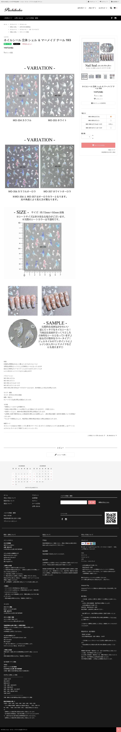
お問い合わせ (19, 18)
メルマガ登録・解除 (31, 18)
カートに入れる (99, 145)
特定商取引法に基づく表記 (108, 152)
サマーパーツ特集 (24, 32)
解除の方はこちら (104, 502)
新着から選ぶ (13, 27)
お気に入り (99, 99)
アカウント (92, 1)
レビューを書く (61, 454)
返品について (111, 150)
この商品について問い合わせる (95, 435)
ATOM (9, 515)
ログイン (103, 1)
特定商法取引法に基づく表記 (12, 518)
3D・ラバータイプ (34, 29)
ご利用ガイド (8, 18)
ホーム (5, 24)
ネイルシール (23, 24)
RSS (5, 515)
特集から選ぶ (13, 32)
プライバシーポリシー (10, 521)
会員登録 (115, 1)
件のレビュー (27, 44)
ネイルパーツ (13, 24)
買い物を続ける (111, 435)
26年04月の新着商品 (25, 27)
